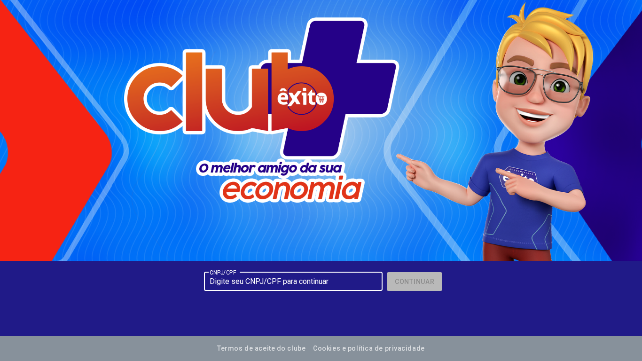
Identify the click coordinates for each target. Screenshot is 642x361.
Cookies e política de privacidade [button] (368, 348)
